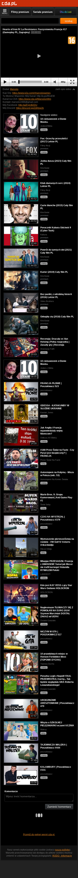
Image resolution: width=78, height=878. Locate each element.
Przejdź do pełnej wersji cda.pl (39, 834)
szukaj (68, 20)
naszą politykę (62, 849)
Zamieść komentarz (59, 806)
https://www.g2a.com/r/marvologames (31, 93)
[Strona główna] (9, 3)
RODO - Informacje (62, 855)
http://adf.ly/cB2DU (27, 105)
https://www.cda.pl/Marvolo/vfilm (35, 99)
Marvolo (14, 89)
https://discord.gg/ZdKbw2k (30, 108)
